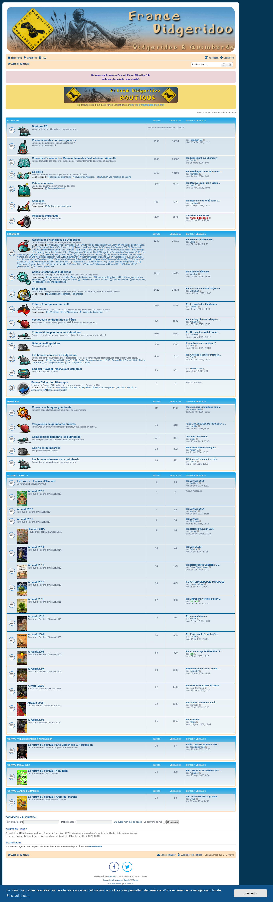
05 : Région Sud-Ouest (79, 362)
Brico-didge (39, 288)
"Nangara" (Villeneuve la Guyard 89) (101, 264)
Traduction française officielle (116, 880)
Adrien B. (194, 450)
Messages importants (45, 215)
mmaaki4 (194, 322)
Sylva (192, 799)
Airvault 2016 (25, 519)
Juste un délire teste (196, 436)
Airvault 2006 (36, 685)
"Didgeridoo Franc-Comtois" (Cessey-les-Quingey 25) (100, 247)
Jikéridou (194, 521)
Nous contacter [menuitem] (167, 855)
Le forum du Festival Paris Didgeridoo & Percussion (60, 744)
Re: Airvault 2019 (195, 481)
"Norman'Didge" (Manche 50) (96, 257)
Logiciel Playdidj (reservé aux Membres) (57, 368)
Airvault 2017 (25, 509)
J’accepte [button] (250, 893)
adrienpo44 (195, 409)
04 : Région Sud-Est (54, 362)
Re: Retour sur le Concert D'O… (203, 565)
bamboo (194, 203)
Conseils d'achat (121, 279)
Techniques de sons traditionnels (50, 282)
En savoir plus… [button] (18, 895)
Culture (101, 177)
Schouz (193, 549)
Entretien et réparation (59, 294)
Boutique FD (39, 126)
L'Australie (54, 312)
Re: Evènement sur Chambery (201, 158)
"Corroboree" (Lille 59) (124, 257)
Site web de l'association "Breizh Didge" (126, 249)
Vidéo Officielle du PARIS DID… (202, 744)
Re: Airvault (192, 519)
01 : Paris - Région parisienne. (89, 360)
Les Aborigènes (70, 312)
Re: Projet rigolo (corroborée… (202, 634)
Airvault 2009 (36, 634)
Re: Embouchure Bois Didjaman (203, 288)
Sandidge (78, 294)
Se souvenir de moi (153, 822)
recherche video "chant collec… (202, 668)
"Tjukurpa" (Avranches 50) (89, 254)
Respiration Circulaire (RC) (108, 277)
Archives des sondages (59, 206)
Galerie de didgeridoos (46, 343)
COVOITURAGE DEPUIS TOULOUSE (205, 582)
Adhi (192, 345)
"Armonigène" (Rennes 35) (83, 252)
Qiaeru (135, 880)
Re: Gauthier (192, 719)
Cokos (193, 461)
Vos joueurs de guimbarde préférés (54, 424)
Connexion (12, 817)
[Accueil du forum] (121, 29)
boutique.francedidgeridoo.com (147, 105)
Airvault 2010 (36, 616)
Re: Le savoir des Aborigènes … (203, 304)
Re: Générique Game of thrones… (204, 171)
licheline (193, 274)
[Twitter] (127, 867)
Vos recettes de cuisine (120, 177)
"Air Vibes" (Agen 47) (43, 266)
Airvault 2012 (36, 582)
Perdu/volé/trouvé (56, 188)
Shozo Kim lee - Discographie (201, 796)
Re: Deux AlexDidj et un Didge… (203, 183)
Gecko (193, 636)
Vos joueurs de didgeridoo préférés (54, 319)
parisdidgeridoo (197, 747)
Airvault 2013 (36, 565)
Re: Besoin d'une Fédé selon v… (203, 200)
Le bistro (37, 171)
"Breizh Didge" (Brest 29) (90, 249)
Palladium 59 (196, 140)
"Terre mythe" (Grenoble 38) (59, 254)
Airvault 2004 (36, 719)
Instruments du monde (60, 177)
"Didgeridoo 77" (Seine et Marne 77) (89, 261)
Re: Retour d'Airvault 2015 (200, 529)
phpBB (111, 876)
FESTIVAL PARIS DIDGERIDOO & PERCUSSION (29, 739)
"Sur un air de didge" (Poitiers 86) (64, 264)
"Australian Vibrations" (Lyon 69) (111, 259)
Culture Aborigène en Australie (51, 304)
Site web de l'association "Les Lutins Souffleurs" (55, 257)
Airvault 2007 (36, 668)
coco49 (193, 601)
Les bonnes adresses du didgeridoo (54, 355)
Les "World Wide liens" (60, 360)
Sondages (38, 200)
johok (192, 439)
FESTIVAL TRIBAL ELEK (18, 765)
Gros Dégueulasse (199, 567)
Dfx (191, 357)
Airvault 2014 (36, 547)
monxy (193, 531)
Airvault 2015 (37, 529)
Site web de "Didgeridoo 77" (124, 261)
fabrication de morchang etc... (202, 447)
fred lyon (194, 483)
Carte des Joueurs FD (197, 215)
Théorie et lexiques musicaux (94, 279)
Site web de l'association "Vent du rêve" (49, 261)
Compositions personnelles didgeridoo (56, 332)
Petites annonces (42, 183)
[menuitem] (30, 57)
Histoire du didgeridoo (92, 312)
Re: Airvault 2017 (195, 509)
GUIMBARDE (13, 401)
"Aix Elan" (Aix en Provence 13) (64, 245)
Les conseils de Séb (59, 277)
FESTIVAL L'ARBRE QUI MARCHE (23, 791)
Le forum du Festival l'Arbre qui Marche (52, 796)
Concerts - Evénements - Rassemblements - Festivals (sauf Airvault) (74, 158)
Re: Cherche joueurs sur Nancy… (203, 355)
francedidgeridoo (199, 218)
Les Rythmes (138, 279)
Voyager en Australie (84, 177)
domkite (193, 426)
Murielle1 (194, 174)
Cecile (193, 160)
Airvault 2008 (36, 651)
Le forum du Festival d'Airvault (36, 481)
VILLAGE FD (13, 121)
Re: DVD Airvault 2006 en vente (202, 685)
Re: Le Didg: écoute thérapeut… (203, 319)
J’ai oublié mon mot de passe (128, 822)
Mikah (193, 722)
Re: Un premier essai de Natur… (203, 332)
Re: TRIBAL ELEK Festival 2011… (203, 770)
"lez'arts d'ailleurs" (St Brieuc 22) (55, 247)
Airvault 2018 (36, 491)
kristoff (193, 618)
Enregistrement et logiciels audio (61, 279)
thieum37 (194, 671)
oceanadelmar (197, 584)
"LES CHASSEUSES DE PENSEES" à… (206, 424)
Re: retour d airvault (196, 616)
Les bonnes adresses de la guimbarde (55, 459)
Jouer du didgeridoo (82, 277)
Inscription (29, 817)
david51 (193, 185)
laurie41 (193, 511)
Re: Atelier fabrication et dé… (201, 702)
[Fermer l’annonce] (233, 73)
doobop (193, 306)
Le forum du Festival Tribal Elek (48, 770)
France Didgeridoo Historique (49, 382)
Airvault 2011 (36, 599)
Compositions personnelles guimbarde (56, 436)
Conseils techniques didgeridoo (52, 271)
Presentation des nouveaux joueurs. (54, 140)
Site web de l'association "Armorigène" (118, 252)
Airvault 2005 (35, 702)
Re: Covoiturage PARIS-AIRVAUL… (204, 651)
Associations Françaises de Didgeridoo (56, 239)
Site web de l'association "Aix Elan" (100, 245)
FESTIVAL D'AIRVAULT (17, 475)
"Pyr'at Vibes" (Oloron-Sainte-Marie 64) (73, 259)
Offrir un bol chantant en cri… (202, 459)
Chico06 (194, 334)
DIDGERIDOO (13, 234)
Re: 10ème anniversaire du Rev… (203, 599)
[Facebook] (114, 867)
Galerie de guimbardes (46, 447)
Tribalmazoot (196, 368)
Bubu (192, 242)
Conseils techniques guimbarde (51, 407)
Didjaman (194, 291)
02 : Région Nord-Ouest (119, 360)
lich (192, 654)
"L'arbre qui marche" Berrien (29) (51, 252)
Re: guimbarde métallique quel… (203, 407)
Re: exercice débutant (197, 271)
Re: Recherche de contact (199, 239)
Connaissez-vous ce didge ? (201, 343)
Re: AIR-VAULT (194, 547)
